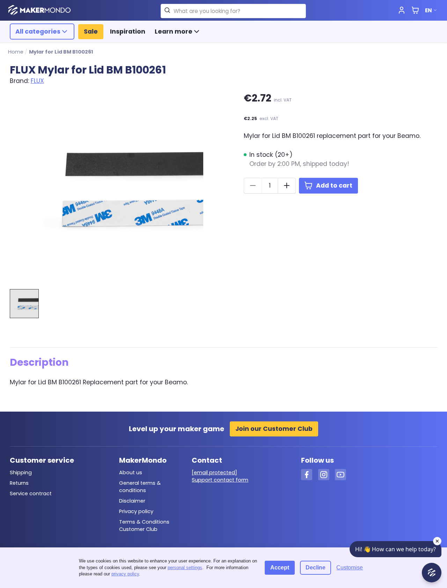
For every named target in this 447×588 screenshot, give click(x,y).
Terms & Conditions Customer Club (144, 525)
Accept (279, 567)
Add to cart (334, 185)
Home (15, 51)
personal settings (185, 567)
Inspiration (127, 31)
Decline (315, 567)
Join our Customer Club (274, 429)
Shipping (21, 472)
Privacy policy (136, 511)
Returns (19, 482)
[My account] (401, 10)
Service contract (31, 493)
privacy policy (125, 573)
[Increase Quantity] (287, 185)
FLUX (37, 81)
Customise (349, 567)
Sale (91, 31)
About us (130, 472)
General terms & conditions (140, 486)
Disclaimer (132, 500)
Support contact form (220, 479)
